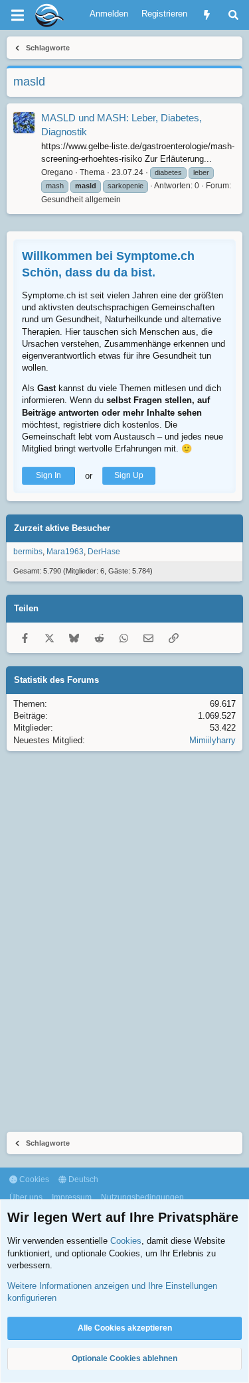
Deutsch (82, 1179)
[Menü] (17, 15)
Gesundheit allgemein (81, 199)
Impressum (72, 1197)
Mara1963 (65, 551)
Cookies (33, 1179)
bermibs (27, 551)
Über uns (25, 1197)
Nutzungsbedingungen (142, 1197)
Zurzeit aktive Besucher (62, 528)
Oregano (57, 172)
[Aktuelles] (207, 15)
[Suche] (233, 15)
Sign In (48, 475)
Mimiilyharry (212, 740)
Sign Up (128, 475)
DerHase (104, 551)
